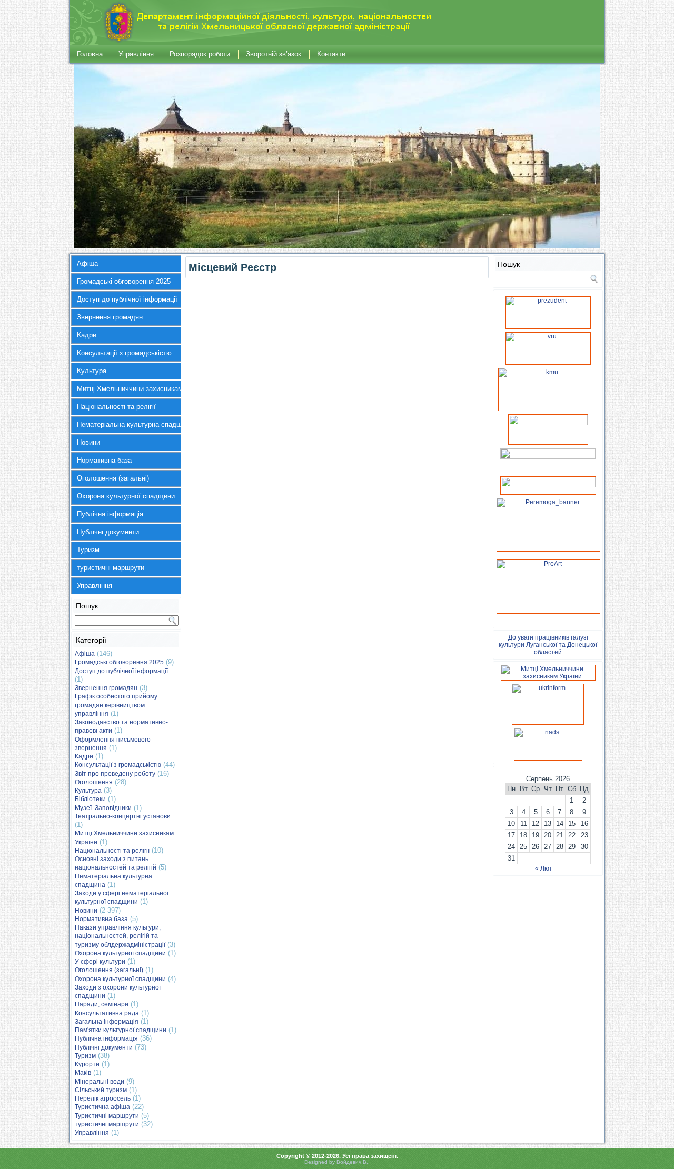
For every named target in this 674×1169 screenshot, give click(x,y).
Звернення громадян (110, 317)
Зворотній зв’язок (273, 54)
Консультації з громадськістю (124, 353)
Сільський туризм (101, 1090)
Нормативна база (104, 460)
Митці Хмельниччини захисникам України (129, 389)
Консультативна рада (107, 1013)
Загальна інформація (106, 1021)
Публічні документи (108, 532)
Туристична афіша (102, 1107)
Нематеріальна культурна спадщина (129, 424)
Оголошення (94, 782)
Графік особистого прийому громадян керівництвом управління (116, 705)
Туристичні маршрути (107, 1116)
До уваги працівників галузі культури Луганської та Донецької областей (548, 645)
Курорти (87, 1064)
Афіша (87, 263)
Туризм (88, 550)
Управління (136, 54)
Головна (90, 54)
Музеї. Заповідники (103, 808)
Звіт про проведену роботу (115, 773)
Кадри (86, 335)
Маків (83, 1072)
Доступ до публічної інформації (127, 299)
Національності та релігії (116, 407)
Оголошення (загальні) (113, 478)
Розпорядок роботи (200, 54)
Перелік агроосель (103, 1098)
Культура (91, 371)
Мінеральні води (99, 1081)
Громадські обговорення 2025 (124, 281)
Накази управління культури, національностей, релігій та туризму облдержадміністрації (120, 936)
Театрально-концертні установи (123, 816)
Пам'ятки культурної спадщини (120, 1030)
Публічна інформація (110, 514)
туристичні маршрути (110, 568)
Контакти (331, 54)
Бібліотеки (90, 799)
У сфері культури (100, 961)
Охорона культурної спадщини (126, 496)
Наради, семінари (101, 1004)
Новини (88, 442)
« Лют (543, 868)
